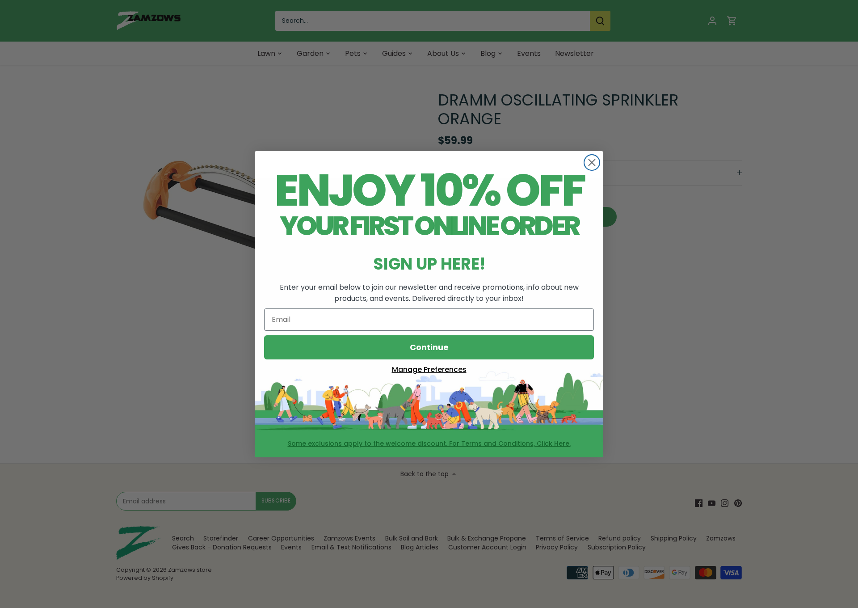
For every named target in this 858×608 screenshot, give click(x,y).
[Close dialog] (592, 162)
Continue (429, 347)
